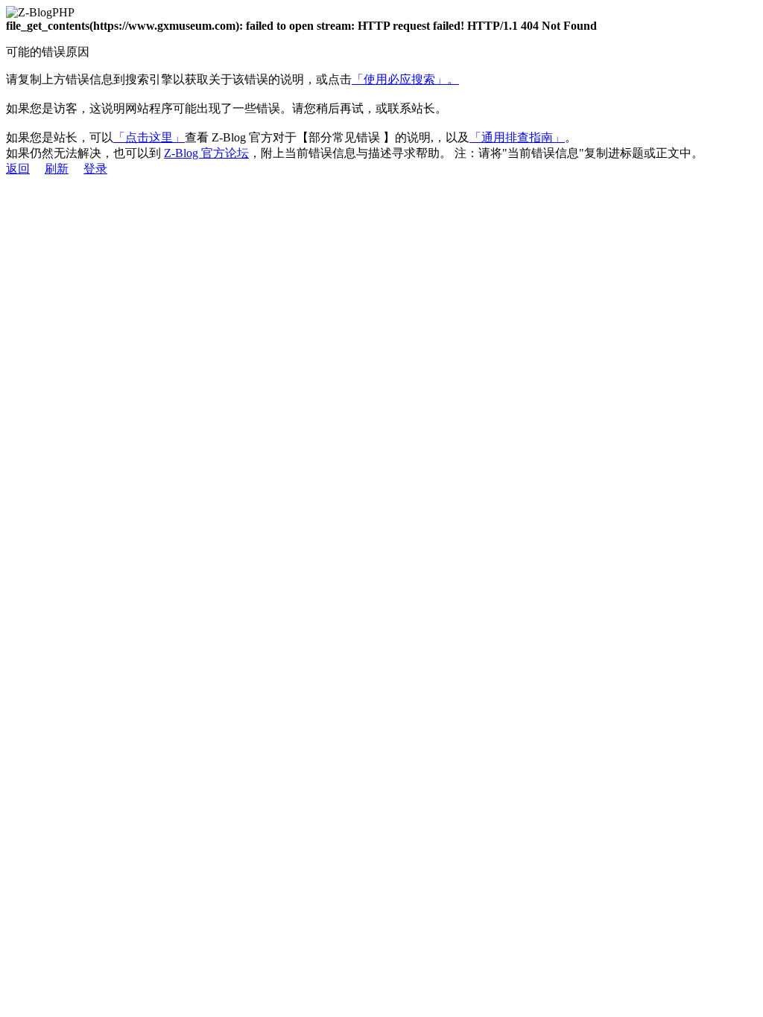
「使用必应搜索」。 (405, 79)
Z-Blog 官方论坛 (206, 153)
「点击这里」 (149, 137)
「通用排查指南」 (517, 137)
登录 (95, 168)
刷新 (57, 168)
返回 (18, 168)
